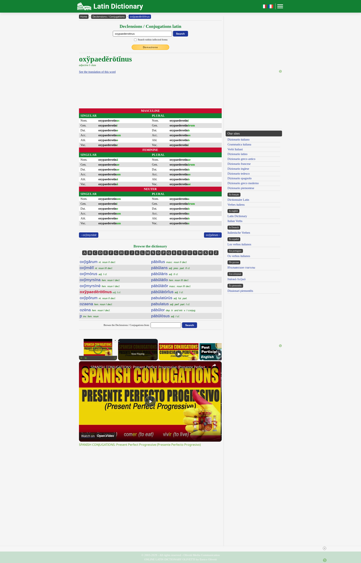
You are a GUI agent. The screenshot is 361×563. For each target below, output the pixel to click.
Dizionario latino (237, 154)
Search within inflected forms (153, 39)
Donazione (150, 47)
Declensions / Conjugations (109, 16)
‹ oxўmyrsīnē (88, 235)
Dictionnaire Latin (238, 199)
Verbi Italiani (235, 149)
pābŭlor (173, 310)
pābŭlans (170, 268)
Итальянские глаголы (241, 267)
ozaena (96, 304)
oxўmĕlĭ (96, 268)
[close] (324, 548)
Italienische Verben (239, 232)
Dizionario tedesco (239, 173)
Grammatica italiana (239, 144)
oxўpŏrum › (213, 235)
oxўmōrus (93, 274)
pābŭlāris (164, 274)
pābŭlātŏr (171, 286)
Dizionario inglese (238, 168)
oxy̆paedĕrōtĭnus (140, 16)
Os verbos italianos (239, 256)
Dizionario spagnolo (240, 178)
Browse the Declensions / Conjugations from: (127, 325)
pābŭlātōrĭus (167, 292)
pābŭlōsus (165, 316)
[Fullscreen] (115, 358)
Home (83, 16)
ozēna (95, 310)
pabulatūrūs (169, 298)
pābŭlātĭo (170, 280)
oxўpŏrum (98, 298)
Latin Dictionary (237, 216)
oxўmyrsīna (100, 280)
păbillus (169, 261)
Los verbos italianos (239, 244)
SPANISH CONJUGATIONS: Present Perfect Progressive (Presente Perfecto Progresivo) (150, 367)
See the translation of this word (97, 71)
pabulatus (170, 304)
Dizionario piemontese (241, 188)
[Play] (81, 358)
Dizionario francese (239, 163)
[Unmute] (85, 358)
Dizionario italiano (239, 139)
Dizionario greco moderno (243, 183)
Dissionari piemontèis (240, 290)
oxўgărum (98, 261)
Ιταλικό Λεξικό (237, 279)
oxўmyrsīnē (100, 286)
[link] (85, 367)
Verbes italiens (236, 204)
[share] (214, 365)
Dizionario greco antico (241, 159)
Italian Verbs (235, 221)
